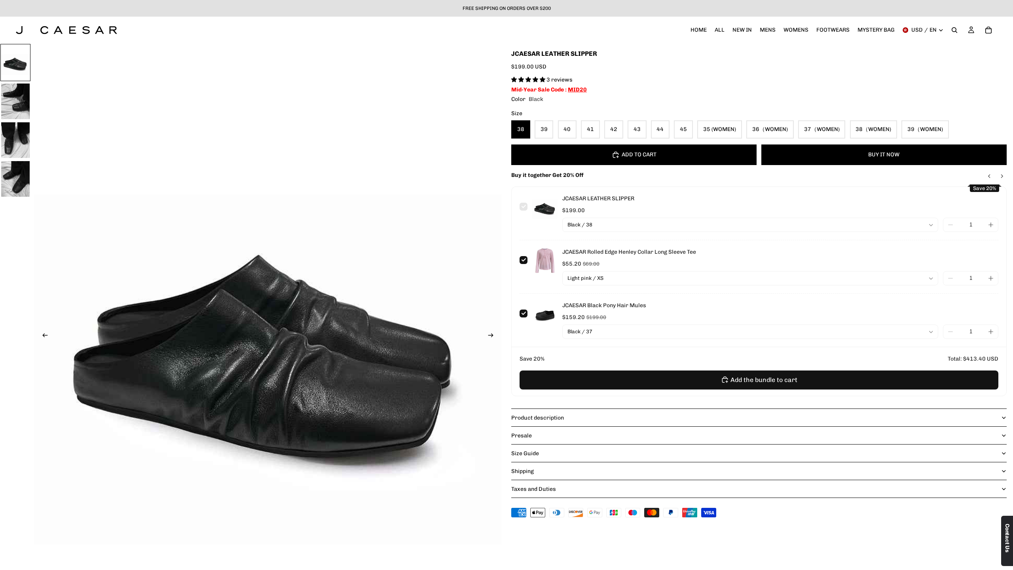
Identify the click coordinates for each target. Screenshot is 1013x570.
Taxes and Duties (533, 489)
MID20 (577, 89)
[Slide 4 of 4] (15, 179)
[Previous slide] (42, 336)
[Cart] (988, 30)
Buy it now (883, 154)
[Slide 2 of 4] (15, 101)
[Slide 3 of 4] (15, 140)
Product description (537, 417)
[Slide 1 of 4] (15, 62)
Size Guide (525, 453)
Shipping (522, 471)
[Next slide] (493, 336)
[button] (528, 79)
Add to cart (639, 154)
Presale (521, 435)
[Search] (954, 30)
